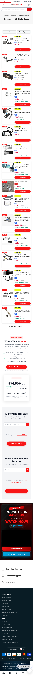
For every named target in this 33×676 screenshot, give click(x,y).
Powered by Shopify (25, 658)
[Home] (16, 5)
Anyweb (23, 663)
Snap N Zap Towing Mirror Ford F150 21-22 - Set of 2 (16, 151)
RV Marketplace (16, 1)
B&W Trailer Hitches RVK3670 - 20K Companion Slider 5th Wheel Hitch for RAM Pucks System (16, 223)
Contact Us (5, 615)
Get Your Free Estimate (15, 367)
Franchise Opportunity (9, 612)
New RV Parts (6, 598)
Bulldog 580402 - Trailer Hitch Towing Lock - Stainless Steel (16, 314)
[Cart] (29, 4)
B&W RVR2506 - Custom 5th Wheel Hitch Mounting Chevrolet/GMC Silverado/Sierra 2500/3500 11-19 (16, 203)
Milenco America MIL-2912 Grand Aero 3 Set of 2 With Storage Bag (16, 170)
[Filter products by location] (10, 673)
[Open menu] (23, 673)
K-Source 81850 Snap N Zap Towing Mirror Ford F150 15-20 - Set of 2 (16, 278)
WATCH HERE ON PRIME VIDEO (16, 554)
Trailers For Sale (7, 606)
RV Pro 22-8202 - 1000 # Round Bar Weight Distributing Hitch (16, 61)
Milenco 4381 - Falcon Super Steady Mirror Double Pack (16, 43)
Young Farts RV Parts (12, 658)
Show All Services (15, 491)
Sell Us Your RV (7, 625)
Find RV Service (27, 1)
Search (29, 9)
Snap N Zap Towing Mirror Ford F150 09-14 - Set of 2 (16, 241)
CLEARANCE (5, 603)
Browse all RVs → (22, 435)
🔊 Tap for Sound (16, 548)
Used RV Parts (6, 601)
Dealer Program (7, 628)
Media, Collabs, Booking (10, 642)
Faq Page (5, 633)
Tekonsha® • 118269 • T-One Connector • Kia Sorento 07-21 (16, 115)
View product (23, 49)
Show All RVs (15, 443)
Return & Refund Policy (9, 636)
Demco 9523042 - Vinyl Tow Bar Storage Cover (16, 78)
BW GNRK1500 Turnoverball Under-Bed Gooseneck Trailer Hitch (16, 97)
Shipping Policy (7, 639)
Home (6, 16)
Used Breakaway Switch (16, 187)
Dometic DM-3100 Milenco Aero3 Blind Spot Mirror (16, 133)
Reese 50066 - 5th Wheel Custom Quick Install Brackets (16, 259)
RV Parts (5, 1)
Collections (13, 16)
